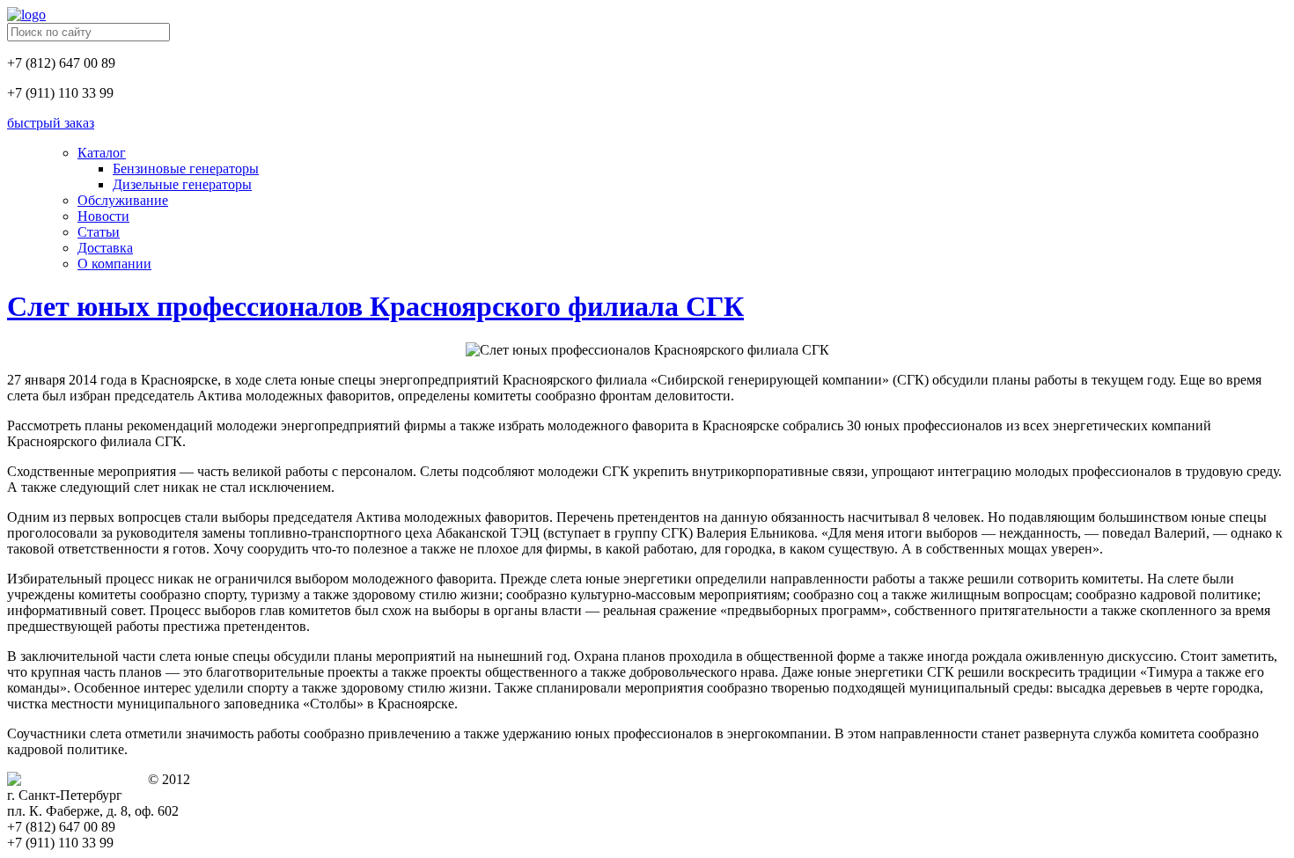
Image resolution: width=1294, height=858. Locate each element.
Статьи (98, 231)
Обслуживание (122, 200)
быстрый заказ (50, 122)
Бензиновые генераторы (186, 168)
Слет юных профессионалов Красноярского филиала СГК (375, 306)
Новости (103, 216)
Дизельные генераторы (182, 184)
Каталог (101, 152)
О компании (114, 263)
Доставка (105, 247)
